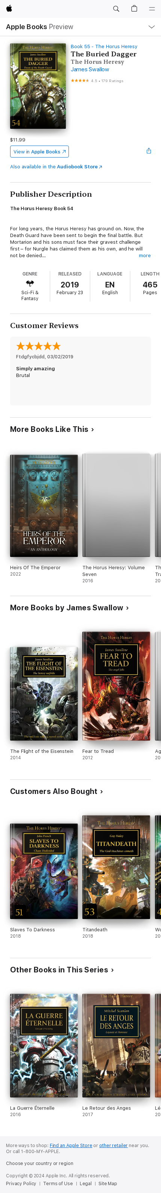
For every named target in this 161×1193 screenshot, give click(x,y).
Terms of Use (58, 1183)
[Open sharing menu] (148, 151)
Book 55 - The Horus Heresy (104, 46)
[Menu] (152, 9)
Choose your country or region (39, 1163)
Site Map (107, 1183)
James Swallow (90, 69)
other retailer (113, 1145)
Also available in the (54, 166)
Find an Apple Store (71, 1145)
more (145, 255)
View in (36, 152)
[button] (116, 9)
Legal (86, 1183)
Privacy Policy (21, 1183)
